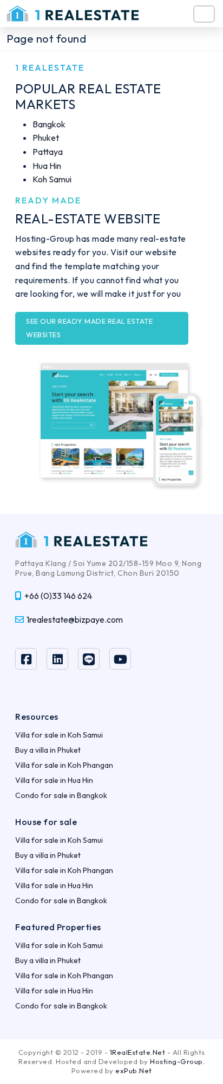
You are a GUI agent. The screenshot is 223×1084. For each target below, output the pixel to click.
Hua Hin (46, 165)
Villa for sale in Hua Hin (54, 780)
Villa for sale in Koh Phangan (64, 765)
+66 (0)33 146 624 (58, 595)
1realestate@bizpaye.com (75, 619)
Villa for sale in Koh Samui (59, 735)
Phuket (45, 137)
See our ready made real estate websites (89, 328)
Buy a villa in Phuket (48, 750)
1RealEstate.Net (138, 1052)
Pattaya (47, 151)
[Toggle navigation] (204, 14)
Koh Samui (51, 179)
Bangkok (48, 124)
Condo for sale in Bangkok (61, 795)
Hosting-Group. (177, 1061)
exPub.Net (133, 1070)
